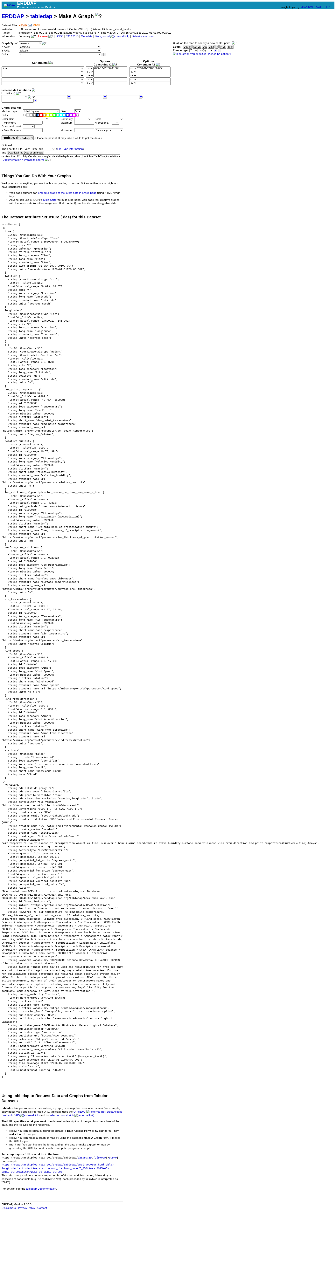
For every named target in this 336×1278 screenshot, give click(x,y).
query (113, 1157)
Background (102, 36)
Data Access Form (143, 36)
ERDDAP (13, 16)
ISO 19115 (72, 36)
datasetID (85, 1157)
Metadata (87, 36)
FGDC (59, 36)
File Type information (70, 148)
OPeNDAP (80, 1111)
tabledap (41, 16)
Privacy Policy (26, 1207)
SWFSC (320, 7)
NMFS (311, 7)
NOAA (303, 7)
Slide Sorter (50, 199)
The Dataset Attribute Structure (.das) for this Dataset (51, 217)
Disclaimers (9, 1207)
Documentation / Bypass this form (23, 159)
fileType (99, 1157)
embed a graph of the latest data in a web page (67, 192)
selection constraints (61, 1115)
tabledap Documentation (41, 1188)
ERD (328, 7)
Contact (42, 1207)
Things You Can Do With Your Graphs (36, 176)
